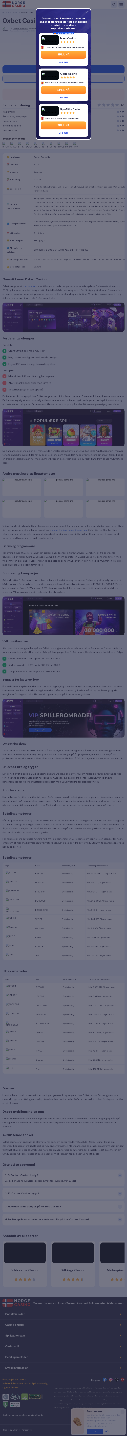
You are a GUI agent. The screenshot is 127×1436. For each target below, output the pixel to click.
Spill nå (63, 54)
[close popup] (87, 12)
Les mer (63, 61)
